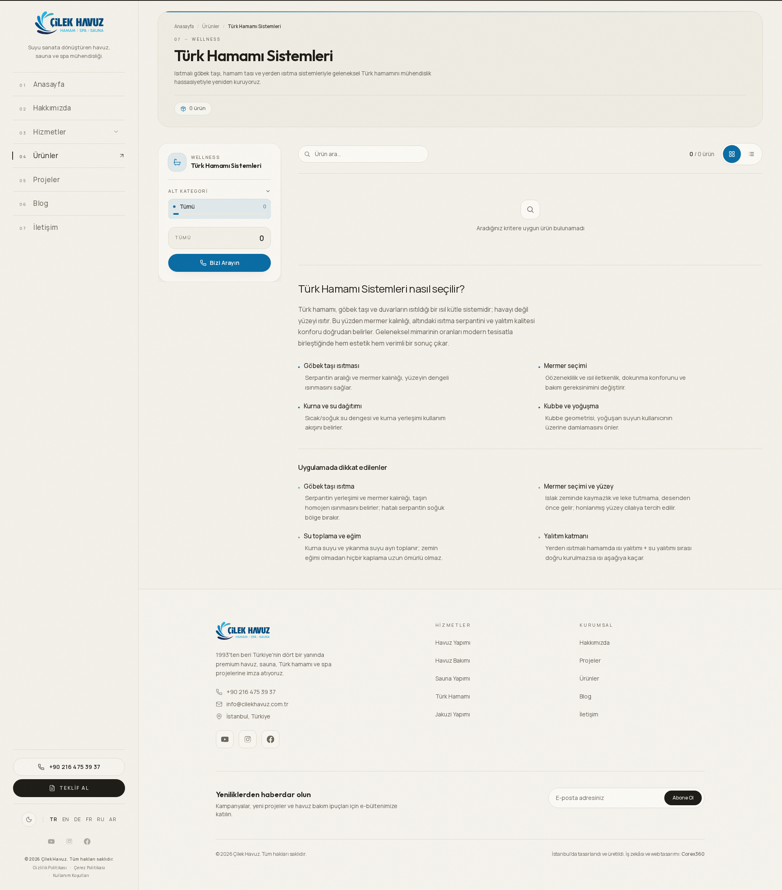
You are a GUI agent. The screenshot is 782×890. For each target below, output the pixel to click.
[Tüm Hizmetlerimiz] (116, 132)
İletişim (589, 714)
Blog (585, 696)
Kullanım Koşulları (71, 875)
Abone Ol (683, 797)
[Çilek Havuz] (69, 24)
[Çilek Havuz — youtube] (51, 841)
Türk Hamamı (452, 696)
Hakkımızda (595, 642)
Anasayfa (184, 26)
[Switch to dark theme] (29, 819)
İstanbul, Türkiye (248, 716)
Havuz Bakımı (452, 660)
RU (100, 819)
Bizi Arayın (224, 263)
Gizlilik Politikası (50, 867)
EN (65, 819)
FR (89, 819)
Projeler (590, 660)
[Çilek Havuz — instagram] (69, 841)
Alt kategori (188, 191)
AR (112, 819)
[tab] (732, 154)
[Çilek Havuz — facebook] (87, 841)
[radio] (219, 209)
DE (77, 819)
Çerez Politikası (89, 867)
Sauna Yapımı (452, 678)
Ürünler (211, 26)
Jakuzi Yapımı (452, 714)
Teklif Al (74, 787)
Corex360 (693, 853)
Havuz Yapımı (452, 642)
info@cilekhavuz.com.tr (257, 704)
